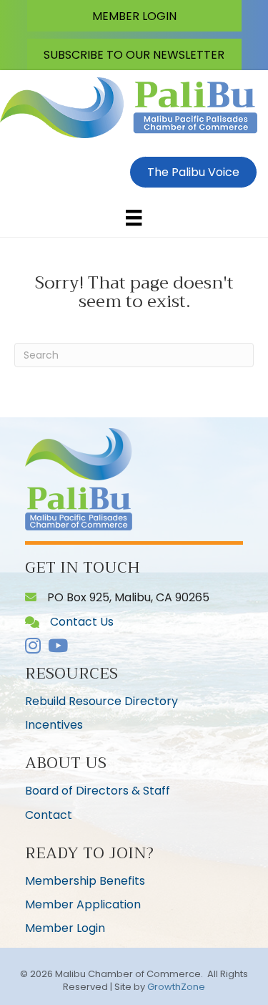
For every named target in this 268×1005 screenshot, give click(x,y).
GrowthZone (176, 987)
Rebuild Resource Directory (101, 701)
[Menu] (133, 218)
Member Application (83, 904)
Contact (48, 815)
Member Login (65, 928)
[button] (134, 15)
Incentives (54, 725)
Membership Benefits (85, 881)
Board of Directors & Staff (97, 790)
